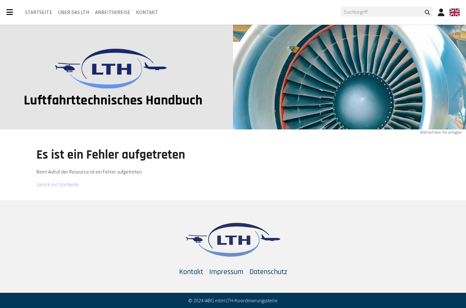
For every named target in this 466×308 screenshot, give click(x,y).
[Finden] (427, 12)
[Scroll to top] (452, 294)
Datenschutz (268, 272)
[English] (455, 12)
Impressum (226, 272)
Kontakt (191, 272)
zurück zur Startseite (57, 184)
